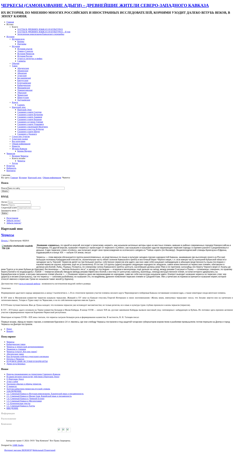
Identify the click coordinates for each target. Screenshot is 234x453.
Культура (10, 166)
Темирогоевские (24, 90)
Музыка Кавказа (19, 148)
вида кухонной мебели (29, 284)
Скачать (21, 105)
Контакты (11, 170)
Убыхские (22, 92)
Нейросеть (11, 168)
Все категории (18, 141)
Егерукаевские (24, 83)
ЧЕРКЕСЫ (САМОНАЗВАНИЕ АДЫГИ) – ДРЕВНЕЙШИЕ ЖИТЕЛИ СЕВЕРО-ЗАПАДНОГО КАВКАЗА (105, 5)
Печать (4, 240)
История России (24, 56)
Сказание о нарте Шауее (28, 131)
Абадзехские (23, 68)
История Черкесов (25, 53)
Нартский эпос (19, 107)
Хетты (15, 163)
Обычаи (15, 63)
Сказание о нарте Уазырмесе (30, 124)
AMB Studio (17, 445)
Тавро (14, 66)
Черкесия (10, 153)
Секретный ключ (9, 207)
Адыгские (22, 75)
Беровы (20, 41)
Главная (10, 22)
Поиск (4, 188)
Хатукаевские (23, 100)
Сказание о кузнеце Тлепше (30, 122)
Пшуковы (21, 44)
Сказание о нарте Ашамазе (29, 117)
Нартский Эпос (24, 110)
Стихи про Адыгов (21, 136)
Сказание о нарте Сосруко (29, 112)
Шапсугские (23, 97)
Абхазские (22, 73)
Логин (4, 202)
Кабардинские (24, 85)
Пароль (4, 205)
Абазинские (22, 71)
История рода (18, 39)
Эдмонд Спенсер (25, 51)
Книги (15, 102)
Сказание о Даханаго (27, 134)
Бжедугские (22, 80)
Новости (16, 146)
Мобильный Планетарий (43, 450)
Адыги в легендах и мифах (29, 58)
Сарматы (21, 61)
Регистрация (12, 218)
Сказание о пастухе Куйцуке (30, 129)
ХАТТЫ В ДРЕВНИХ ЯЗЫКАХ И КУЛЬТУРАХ (40, 29)
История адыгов (24, 49)
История (10, 36)
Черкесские (22, 95)
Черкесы (21, 161)
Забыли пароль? (13, 223)
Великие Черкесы (20, 156)
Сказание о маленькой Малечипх (32, 127)
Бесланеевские (24, 78)
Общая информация (21, 144)
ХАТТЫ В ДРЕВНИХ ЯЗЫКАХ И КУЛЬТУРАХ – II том (43, 32)
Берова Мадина (24, 151)
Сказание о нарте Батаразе (29, 119)
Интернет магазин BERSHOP (18, 450)
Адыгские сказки (20, 139)
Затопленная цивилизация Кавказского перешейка (40, 34)
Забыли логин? (13, 220)
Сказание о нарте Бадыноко (30, 114)
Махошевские (23, 88)
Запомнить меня (8, 210)
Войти (4, 213)
